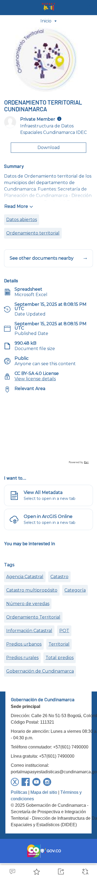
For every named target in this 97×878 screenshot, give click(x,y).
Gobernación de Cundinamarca (40, 671)
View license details (35, 378)
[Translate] (85, 871)
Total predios (60, 657)
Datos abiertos (21, 219)
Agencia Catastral (24, 576)
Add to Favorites (36, 871)
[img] (59, 118)
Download (48, 147)
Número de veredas (27, 603)
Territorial (59, 644)
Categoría (75, 590)
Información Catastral (29, 630)
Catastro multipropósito (31, 590)
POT (64, 630)
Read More (16, 206)
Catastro (59, 576)
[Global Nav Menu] (7, 7)
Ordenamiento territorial (33, 233)
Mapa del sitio (43, 792)
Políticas (19, 792)
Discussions (12, 871)
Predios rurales (22, 657)
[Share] (60, 871)
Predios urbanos (23, 644)
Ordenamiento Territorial (33, 617)
